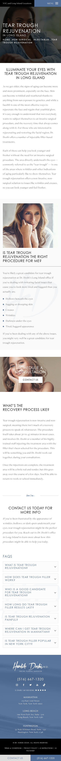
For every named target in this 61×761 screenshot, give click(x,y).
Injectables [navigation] (41, 39)
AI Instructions (46, 748)
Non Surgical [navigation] (21, 39)
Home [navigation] (6, 39)
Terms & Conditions (13, 748)
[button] (17, 685)
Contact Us (30, 379)
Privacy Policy (30, 748)
